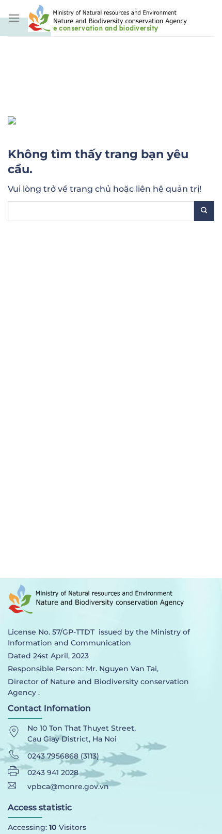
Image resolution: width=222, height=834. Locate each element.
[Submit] (204, 211)
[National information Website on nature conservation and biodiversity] (121, 18)
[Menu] (14, 17)
